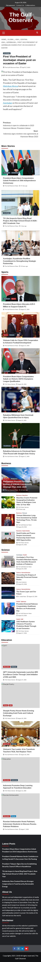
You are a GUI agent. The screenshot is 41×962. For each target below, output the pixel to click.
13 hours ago (24, 266)
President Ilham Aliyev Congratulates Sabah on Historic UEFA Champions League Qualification (18, 379)
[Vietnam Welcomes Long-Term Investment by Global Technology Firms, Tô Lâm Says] (8, 520)
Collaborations (30, 5)
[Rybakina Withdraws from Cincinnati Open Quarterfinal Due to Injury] (20, 399)
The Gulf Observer (21, 17)
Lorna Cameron (22, 582)
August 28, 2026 (22, 527)
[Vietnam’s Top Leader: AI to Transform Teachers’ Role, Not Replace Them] (20, 734)
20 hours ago (24, 490)
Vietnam (11, 335)
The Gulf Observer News (12, 67)
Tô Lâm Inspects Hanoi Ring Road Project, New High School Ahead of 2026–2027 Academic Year (20, 220)
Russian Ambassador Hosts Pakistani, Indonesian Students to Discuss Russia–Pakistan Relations (20, 824)
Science (18, 572)
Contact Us (20, 5)
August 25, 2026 (22, 544)
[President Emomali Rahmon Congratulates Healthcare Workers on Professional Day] (8, 609)
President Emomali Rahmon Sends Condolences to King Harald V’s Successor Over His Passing (20, 857)
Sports (14, 298)
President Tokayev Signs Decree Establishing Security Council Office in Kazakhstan (19, 865)
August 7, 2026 (25, 829)
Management (10, 5)
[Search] (37, 33)
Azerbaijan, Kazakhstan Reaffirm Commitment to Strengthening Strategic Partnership (19, 261)
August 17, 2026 (25, 456)
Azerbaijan (7, 53)
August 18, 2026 (22, 615)
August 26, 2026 (22, 384)
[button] (3, 32)
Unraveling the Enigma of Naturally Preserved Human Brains (26, 577)
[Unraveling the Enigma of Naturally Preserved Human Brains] (8, 578)
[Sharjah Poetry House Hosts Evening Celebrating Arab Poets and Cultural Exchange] (20, 695)
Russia (13, 816)
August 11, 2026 (22, 790)
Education (7, 666)
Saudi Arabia (26, 530)
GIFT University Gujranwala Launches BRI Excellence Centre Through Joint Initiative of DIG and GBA (20, 674)
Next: (20, 134)
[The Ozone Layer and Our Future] (8, 593)
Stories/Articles (25, 572)
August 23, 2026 (33, 596)
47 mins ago (24, 185)
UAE (22, 619)
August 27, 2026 (25, 309)
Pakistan (13, 666)
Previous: (18, 125)
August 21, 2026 (22, 420)
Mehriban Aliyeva (10, 86)
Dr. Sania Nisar (22, 596)
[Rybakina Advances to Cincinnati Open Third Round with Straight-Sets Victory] (20, 435)
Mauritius (25, 495)
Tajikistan (23, 601)
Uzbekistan (15, 172)
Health (25, 555)
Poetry (5, 705)
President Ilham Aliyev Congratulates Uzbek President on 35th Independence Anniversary (19, 180)
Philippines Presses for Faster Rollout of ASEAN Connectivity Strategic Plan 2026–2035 (17, 484)
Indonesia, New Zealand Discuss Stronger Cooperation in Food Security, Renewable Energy (18, 883)
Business (6, 478)
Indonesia (14, 780)
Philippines (14, 478)
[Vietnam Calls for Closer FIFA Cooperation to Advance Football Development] (20, 325)
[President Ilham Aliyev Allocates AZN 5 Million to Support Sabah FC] (20, 288)
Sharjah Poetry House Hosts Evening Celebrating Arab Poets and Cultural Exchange (18, 713)
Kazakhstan (15, 253)
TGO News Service (10, 384)
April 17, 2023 (26, 67)
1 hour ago (23, 226)
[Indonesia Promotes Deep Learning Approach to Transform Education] (20, 770)
